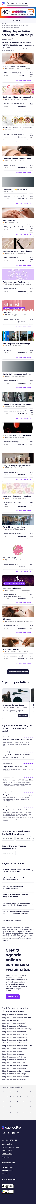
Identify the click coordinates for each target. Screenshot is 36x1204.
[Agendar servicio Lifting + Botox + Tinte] (15, 321)
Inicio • (4, 23)
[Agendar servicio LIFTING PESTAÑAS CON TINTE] (15, 657)
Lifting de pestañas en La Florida (14, 1015)
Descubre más (12, 997)
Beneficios (6, 1157)
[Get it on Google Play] (9, 1191)
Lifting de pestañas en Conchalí (14, 1079)
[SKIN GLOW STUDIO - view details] (18, 243)
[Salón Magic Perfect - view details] (18, 642)
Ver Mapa (19, 20)
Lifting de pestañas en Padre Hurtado (16, 1017)
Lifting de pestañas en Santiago (14, 1020)
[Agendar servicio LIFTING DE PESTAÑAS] (15, 443)
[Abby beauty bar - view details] (18, 274)
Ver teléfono (22, 716)
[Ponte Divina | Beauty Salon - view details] (18, 519)
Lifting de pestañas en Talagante (14, 1026)
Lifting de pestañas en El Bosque (14, 1074)
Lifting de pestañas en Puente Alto (15, 1040)
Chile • (8, 23)
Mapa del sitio (7, 1154)
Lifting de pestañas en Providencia (15, 1043)
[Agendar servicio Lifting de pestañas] (15, 259)
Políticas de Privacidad (10, 1147)
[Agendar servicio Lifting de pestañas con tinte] (15, 535)
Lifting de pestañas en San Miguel (15, 1034)
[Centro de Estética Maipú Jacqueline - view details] (18, 89)
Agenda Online (7, 1170)
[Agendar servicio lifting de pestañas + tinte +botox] (15, 504)
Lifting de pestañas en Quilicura (14, 1057)
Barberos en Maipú (8, 853)
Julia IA (4, 1173)
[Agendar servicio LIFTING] (15, 351)
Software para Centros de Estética (15, 985)
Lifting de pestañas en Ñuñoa (13, 1054)
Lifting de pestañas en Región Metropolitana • (15, 25)
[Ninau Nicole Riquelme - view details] (18, 580)
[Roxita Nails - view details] (18, 366)
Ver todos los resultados (18, 672)
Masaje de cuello (8, 838)
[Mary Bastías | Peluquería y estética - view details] (18, 458)
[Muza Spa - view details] (18, 305)
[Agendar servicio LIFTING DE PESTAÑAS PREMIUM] (15, 105)
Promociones (7, 1150)
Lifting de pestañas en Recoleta (14, 1068)
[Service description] (20, 73)
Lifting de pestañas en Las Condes (15, 1065)
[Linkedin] (13, 1133)
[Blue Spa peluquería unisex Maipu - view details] (18, 336)
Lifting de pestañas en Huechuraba (15, 1037)
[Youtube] (18, 1133)
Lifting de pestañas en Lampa (13, 1062)
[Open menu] (32, 3)
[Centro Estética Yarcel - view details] (18, 488)
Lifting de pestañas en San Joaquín (15, 1076)
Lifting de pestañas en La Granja (14, 1048)
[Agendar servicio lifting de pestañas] (15, 627)
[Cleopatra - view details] (18, 611)
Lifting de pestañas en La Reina (14, 1060)
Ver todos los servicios (23, 80)
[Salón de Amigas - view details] (18, 550)
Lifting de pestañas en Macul (13, 1051)
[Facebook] (8, 1133)
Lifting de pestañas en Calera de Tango (17, 1029)
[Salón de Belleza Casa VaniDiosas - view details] (18, 428)
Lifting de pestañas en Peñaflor (14, 1031)
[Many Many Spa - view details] (18, 213)
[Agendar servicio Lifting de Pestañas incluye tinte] (15, 412)
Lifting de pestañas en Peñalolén (14, 1023)
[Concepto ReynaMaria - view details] (18, 397)
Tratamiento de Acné (23, 838)
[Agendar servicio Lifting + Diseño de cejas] (15, 74)
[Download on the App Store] (9, 1185)
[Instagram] (4, 1133)
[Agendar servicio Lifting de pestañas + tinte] (15, 228)
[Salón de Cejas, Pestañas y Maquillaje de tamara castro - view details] (18, 58)
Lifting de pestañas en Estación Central (17, 1046)
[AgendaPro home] (3, 3)
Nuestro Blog (7, 1144)
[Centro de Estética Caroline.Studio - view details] (18, 151)
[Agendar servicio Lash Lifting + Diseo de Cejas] (15, 197)
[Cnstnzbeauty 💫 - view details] (18, 182)
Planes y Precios (8, 1167)
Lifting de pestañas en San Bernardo (16, 1071)
